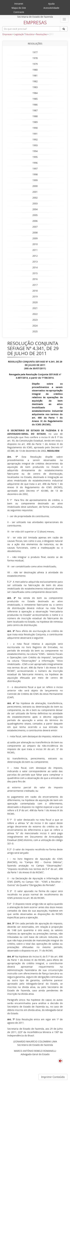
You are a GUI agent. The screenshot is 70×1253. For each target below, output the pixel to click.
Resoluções (41, 34)
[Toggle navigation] (64, 19)
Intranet (18, 3)
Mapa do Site (19, 7)
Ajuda (51, 3)
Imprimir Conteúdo (53, 1077)
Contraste (19, 12)
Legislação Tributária (24, 34)
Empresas (7, 34)
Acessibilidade (51, 7)
